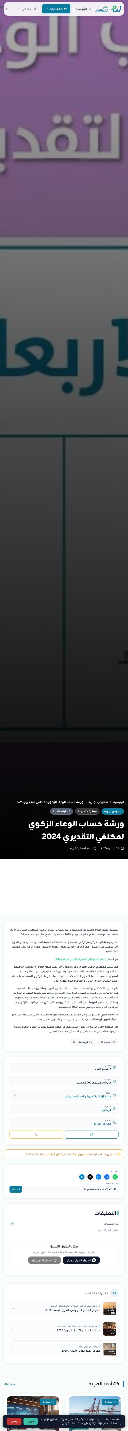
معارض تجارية (98, 802)
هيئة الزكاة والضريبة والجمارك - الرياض (87, 1096)
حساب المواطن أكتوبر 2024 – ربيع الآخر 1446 (80, 959)
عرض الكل (10, 1384)
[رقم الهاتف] (36, 1135)
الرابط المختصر (112, 1183)
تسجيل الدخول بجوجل (81, 1260)
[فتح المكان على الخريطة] (15, 1095)
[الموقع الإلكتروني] (91, 1135)
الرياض (106, 1110)
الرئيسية (118, 802)
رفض (14, 1421)
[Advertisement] (64, 883)
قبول (31, 1421)
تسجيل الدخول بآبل (42, 1260)
